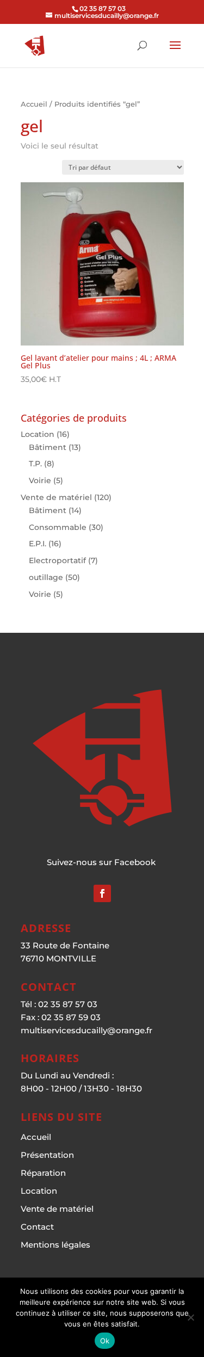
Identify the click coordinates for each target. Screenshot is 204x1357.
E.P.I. (37, 543)
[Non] (190, 1317)
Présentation (47, 1155)
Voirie (40, 480)
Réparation (43, 1173)
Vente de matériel (56, 497)
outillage (46, 577)
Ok (105, 1340)
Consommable (57, 527)
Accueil (34, 104)
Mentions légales (55, 1244)
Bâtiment (47, 447)
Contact (37, 1227)
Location (37, 434)
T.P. (35, 463)
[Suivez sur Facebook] (102, 893)
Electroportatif (57, 560)
